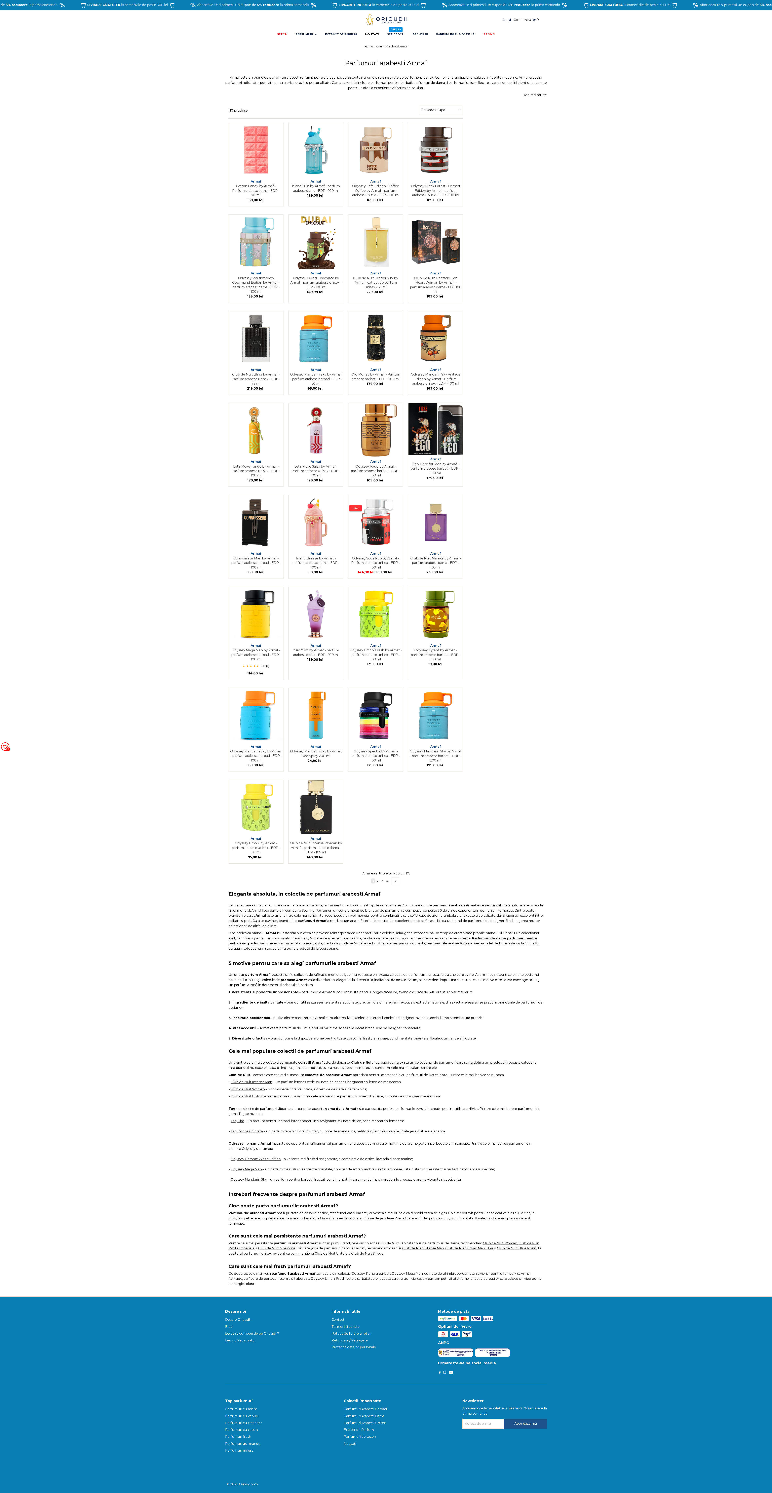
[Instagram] (444, 1373)
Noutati (350, 1444)
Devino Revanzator (240, 1340)
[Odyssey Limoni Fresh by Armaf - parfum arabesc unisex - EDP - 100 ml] (375, 614)
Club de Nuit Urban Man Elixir (469, 1248)
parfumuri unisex (263, 943)
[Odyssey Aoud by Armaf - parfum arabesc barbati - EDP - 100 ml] (375, 430)
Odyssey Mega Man (407, 1273)
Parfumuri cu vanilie (241, 1416)
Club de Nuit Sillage (367, 1253)
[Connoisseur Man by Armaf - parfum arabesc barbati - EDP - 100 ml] (256, 522)
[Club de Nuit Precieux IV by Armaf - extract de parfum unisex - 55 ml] (375, 242)
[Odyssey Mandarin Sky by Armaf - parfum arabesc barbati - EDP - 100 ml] (256, 715)
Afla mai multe (535, 95)
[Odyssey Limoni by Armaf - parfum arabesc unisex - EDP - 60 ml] (256, 807)
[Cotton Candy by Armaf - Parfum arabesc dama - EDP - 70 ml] (256, 150)
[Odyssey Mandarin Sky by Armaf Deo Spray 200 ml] (316, 715)
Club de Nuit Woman (248, 1089)
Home (369, 46)
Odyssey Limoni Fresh (328, 1279)
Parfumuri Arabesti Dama (364, 1416)
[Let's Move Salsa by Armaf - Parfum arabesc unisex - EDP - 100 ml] (316, 430)
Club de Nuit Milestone (276, 1248)
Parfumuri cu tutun (241, 1430)
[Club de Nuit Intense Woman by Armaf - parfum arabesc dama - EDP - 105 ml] (316, 807)
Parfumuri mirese (239, 1450)
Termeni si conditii (346, 1327)
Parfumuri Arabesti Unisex (365, 1423)
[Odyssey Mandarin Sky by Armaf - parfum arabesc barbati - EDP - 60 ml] (316, 338)
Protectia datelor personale (354, 1347)
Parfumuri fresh (238, 1437)
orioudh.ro (248, 1484)
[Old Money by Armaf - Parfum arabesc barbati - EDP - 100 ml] (375, 338)
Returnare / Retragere (350, 1340)
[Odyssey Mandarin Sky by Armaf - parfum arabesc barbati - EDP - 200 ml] (435, 715)
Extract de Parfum (359, 1430)
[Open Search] (504, 20)
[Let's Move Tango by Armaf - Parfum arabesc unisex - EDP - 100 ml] (256, 430)
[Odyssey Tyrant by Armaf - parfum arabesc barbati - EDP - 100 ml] (435, 614)
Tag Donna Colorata (247, 1131)
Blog (229, 1327)
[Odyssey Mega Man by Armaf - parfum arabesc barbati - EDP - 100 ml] (256, 614)
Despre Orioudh (238, 1320)
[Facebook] (440, 1373)
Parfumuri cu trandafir (243, 1423)
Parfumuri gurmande (242, 1444)
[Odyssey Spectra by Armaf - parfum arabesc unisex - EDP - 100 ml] (375, 715)
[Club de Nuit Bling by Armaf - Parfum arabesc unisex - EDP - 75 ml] (256, 338)
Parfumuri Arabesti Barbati (365, 1409)
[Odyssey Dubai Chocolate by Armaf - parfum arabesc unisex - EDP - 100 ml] (316, 242)
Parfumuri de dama (489, 938)
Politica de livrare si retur (351, 1333)
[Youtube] (451, 1373)
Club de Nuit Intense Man (251, 1082)
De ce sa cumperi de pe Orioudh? (252, 1333)
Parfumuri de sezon (360, 1437)
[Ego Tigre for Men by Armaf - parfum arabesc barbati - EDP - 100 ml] (435, 429)
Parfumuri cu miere (241, 1409)
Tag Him (237, 1121)
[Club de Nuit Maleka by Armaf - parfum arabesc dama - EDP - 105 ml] (435, 522)
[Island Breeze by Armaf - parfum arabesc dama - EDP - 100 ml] (316, 522)
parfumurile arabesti (444, 943)
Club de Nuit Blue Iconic (517, 1248)
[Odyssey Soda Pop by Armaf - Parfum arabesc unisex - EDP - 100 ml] (375, 522)
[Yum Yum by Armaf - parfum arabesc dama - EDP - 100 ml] (316, 614)
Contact (338, 1320)
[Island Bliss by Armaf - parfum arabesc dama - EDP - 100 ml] (316, 150)
